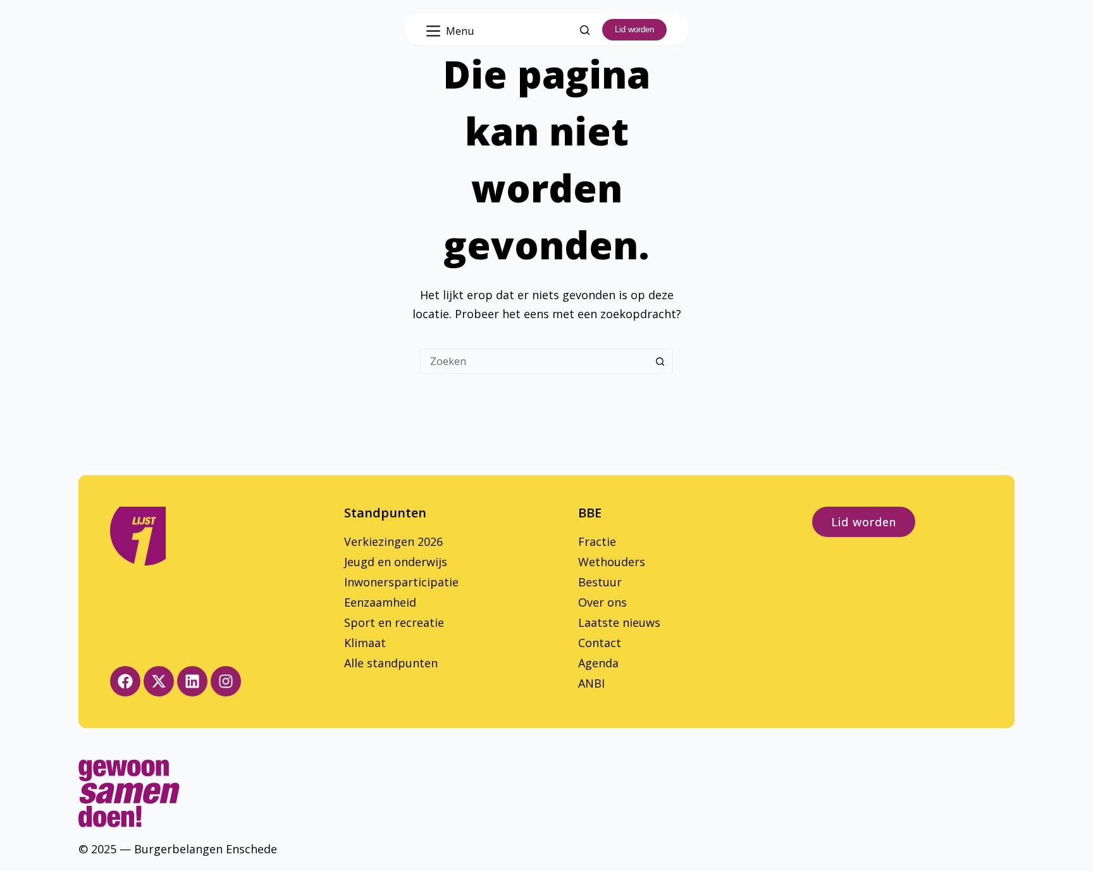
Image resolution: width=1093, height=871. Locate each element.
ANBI (591, 683)
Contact (599, 642)
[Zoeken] (585, 30)
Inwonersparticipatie (401, 582)
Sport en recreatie (394, 622)
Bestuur (600, 582)
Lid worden (634, 29)
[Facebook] (125, 681)
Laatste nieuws (619, 622)
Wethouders (611, 561)
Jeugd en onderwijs (395, 561)
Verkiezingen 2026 (393, 541)
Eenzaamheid (380, 602)
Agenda (598, 662)
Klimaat (365, 642)
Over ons (602, 602)
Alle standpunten (391, 662)
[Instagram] (226, 681)
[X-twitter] (159, 681)
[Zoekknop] (660, 361)
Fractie (597, 541)
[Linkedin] (192, 681)
